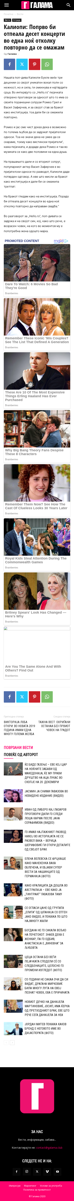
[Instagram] (27, 1171)
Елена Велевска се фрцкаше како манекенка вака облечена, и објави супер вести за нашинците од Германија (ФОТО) (45, 867)
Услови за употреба (51, 1185)
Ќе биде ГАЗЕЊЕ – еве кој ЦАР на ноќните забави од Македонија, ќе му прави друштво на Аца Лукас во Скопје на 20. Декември (46, 773)
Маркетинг (30, 1185)
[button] (6, 5)
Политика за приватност (37, 1189)
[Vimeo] (47, 1172)
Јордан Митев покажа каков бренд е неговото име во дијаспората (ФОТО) (45, 1028)
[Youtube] (57, 1172)
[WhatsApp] (47, 64)
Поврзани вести (18, 747)
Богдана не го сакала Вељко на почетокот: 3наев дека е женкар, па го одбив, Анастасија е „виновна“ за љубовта (45, 939)
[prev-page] (6, 1042)
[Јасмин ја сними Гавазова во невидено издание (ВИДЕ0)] (13, 795)
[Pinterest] (34, 64)
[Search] (68, 5)
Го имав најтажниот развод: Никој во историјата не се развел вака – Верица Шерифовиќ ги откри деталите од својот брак (47, 840)
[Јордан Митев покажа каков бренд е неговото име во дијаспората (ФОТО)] (13, 1028)
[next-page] (12, 1042)
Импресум (14, 1185)
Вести (20, 14)
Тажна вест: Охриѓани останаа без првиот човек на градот (54, 726)
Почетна (8, 14)
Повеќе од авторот (21, 754)
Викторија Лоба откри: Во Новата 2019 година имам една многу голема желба (19, 728)
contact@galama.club (49, 1147)
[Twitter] (22, 64)
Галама (12, 53)
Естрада (16, 20)
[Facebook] (9, 64)
